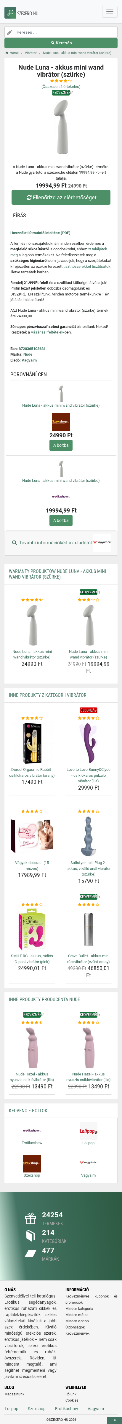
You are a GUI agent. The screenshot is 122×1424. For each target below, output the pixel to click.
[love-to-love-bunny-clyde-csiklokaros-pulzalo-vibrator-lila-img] (88, 743)
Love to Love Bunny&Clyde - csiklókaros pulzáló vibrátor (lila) (88, 775)
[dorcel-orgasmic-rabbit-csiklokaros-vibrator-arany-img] (32, 743)
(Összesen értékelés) (61, 86)
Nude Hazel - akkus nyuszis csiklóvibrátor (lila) (32, 1077)
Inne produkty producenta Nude (44, 999)
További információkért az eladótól (55, 543)
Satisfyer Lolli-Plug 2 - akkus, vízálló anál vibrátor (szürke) (88, 868)
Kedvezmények (77, 1333)
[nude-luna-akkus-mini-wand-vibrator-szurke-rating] (32, 600)
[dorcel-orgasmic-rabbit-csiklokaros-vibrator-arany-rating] (32, 718)
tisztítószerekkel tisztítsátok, (87, 266)
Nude (27, 354)
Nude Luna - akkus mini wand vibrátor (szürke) (61, 405)
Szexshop (37, 1408)
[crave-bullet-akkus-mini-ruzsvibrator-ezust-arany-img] (88, 929)
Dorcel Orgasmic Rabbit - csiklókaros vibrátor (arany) (32, 772)
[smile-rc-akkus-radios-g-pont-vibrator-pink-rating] (32, 905)
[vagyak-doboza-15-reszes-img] (32, 836)
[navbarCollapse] (110, 12)
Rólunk (70, 1394)
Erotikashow (66, 1408)
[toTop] (114, 1420)
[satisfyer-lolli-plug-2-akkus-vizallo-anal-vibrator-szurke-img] (88, 836)
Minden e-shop (77, 1321)
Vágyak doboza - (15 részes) (32, 865)
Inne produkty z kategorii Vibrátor (47, 695)
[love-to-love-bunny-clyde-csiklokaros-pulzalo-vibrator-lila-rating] (88, 718)
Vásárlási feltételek (47, 332)
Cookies (71, 1400)
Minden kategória (79, 1309)
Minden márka (77, 1315)
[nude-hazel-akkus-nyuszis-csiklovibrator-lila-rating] (32, 1023)
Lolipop (11, 1408)
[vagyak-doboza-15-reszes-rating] (32, 811)
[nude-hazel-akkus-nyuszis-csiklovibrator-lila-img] (32, 1048)
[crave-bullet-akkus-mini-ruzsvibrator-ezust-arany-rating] (88, 905)
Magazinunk (14, 1394)
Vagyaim (29, 360)
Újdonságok (75, 1327)
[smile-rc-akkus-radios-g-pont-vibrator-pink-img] (32, 929)
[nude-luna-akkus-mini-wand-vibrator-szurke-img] (32, 625)
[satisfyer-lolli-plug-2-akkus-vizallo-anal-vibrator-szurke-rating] (88, 811)
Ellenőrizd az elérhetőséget (65, 197)
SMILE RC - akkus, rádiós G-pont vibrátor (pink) (32, 959)
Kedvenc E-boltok (28, 1110)
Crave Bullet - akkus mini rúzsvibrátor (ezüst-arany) (88, 959)
